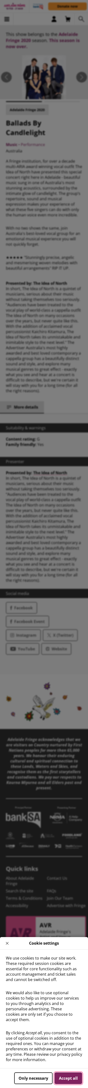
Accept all (68, 1078)
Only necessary (33, 1078)
